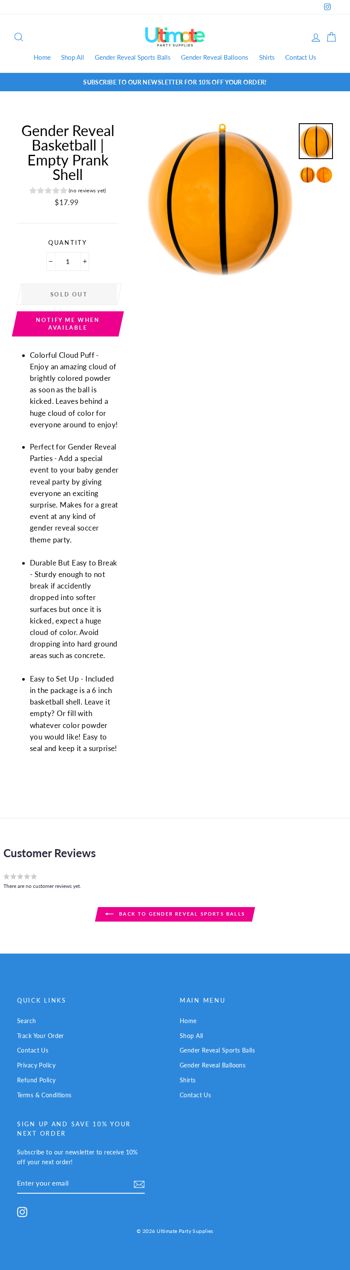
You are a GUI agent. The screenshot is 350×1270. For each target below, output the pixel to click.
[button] (67, 191)
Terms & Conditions (44, 1095)
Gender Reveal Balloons (214, 57)
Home (42, 57)
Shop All (72, 57)
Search (26, 1020)
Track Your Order (40, 1035)
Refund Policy (36, 1080)
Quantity (68, 242)
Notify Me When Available (67, 323)
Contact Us (300, 57)
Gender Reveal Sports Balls (133, 57)
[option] (175, 82)
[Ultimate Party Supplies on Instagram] (22, 1211)
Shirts (267, 57)
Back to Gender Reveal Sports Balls (181, 913)
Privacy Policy (36, 1065)
